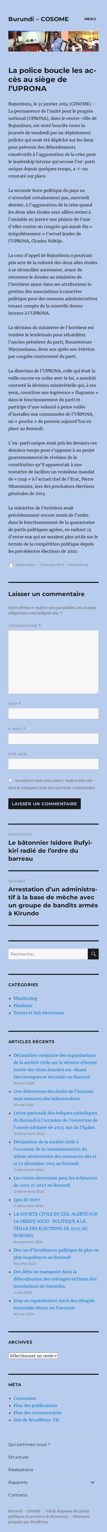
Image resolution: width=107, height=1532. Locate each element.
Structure (18, 1457)
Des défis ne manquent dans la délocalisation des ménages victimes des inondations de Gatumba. (55, 1279)
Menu (90, 19)
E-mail (16, 729)
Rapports (18, 1482)
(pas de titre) (27, 1199)
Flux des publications (35, 1405)
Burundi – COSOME (38, 19)
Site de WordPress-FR (36, 1419)
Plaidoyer (23, 1005)
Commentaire (24, 626)
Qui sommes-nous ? (29, 1444)
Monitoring (78, 565)
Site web (17, 754)
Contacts (17, 1495)
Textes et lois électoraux (39, 1012)
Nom (14, 703)
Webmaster (25, 565)
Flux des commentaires (38, 1412)
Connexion (25, 1398)
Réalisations (20, 1469)
